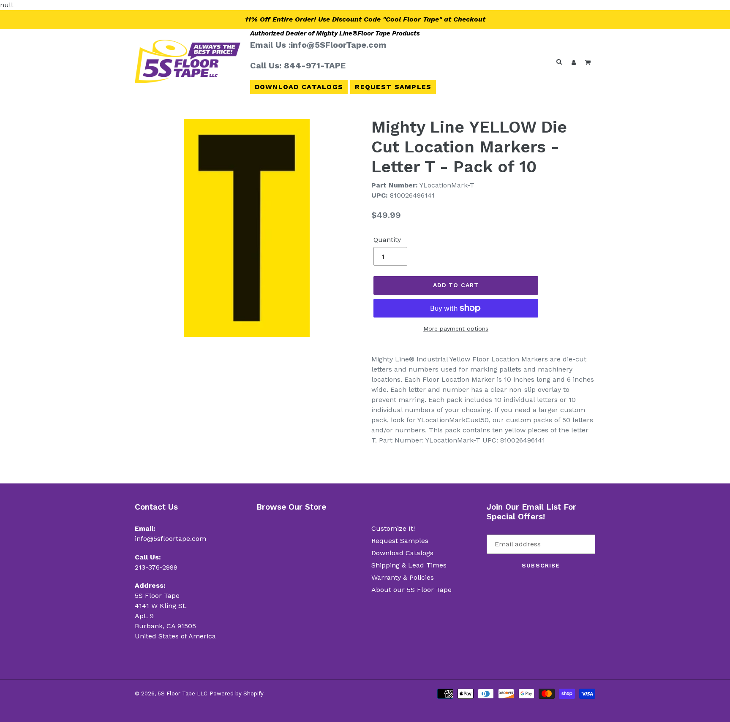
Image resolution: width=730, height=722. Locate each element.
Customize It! (393, 528)
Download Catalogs (299, 87)
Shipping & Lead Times (409, 565)
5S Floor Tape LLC (182, 693)
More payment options (455, 328)
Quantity (387, 240)
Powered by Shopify (237, 693)
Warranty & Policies (402, 577)
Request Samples (393, 87)
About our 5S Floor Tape (411, 590)
